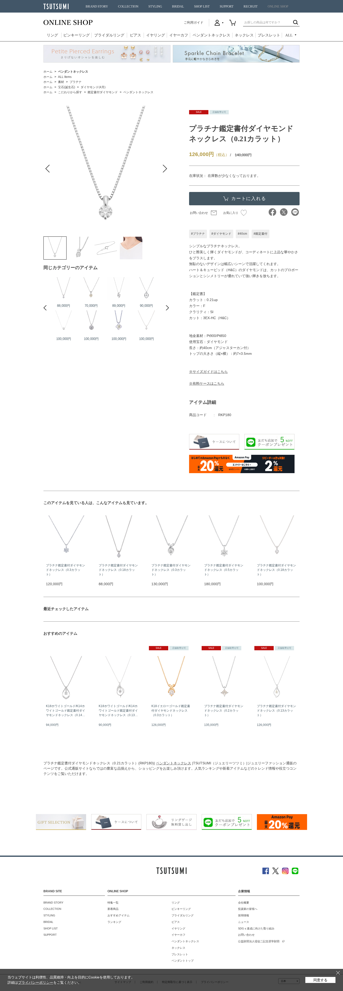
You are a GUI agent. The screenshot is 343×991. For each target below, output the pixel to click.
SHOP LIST (202, 6)
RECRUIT (251, 6)
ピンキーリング (76, 35)
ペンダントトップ (183, 960)
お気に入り (230, 213)
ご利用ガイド (193, 22)
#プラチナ (198, 233)
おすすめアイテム (118, 915)
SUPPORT (227, 6)
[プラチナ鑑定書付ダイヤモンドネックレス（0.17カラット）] (91, 288)
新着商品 (113, 908)
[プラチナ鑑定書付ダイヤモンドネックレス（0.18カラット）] (63, 288)
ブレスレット (269, 35)
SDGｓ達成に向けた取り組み (256, 928)
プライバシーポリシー (35, 982)
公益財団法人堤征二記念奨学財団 (258, 941)
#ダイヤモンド (221, 233)
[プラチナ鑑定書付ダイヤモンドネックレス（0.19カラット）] (118, 288)
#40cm (242, 233)
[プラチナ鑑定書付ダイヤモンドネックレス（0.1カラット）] (146, 288)
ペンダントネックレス (211, 35)
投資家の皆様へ (247, 908)
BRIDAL (178, 6)
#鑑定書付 (260, 233)
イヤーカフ (178, 35)
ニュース (243, 921)
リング (52, 35)
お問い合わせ (199, 213)
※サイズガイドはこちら (208, 372)
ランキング (114, 921)
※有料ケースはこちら (206, 383)
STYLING (155, 6)
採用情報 (243, 915)
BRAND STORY (97, 6)
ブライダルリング (109, 35)
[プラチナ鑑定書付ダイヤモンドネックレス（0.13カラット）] (91, 321)
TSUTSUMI (56, 6)
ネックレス (244, 35)
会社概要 (243, 902)
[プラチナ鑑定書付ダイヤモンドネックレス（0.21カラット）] (55, 248)
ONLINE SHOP (278, 6)
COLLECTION (128, 6)
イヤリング (155, 35)
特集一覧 (113, 902)
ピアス (135, 35)
